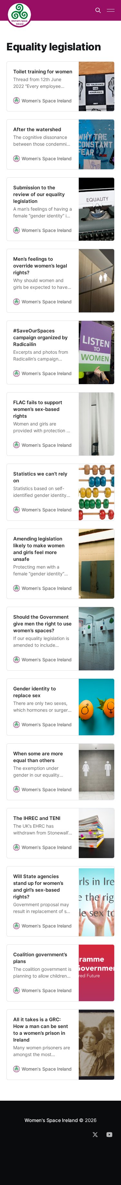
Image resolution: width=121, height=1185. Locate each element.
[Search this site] (98, 10)
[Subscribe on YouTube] (109, 1134)
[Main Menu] (111, 10)
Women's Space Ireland (51, 1120)
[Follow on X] (95, 1134)
